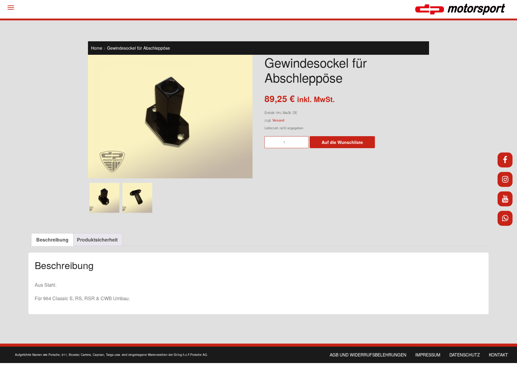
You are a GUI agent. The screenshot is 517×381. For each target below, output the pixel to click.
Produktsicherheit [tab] (97, 239)
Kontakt (498, 355)
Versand (278, 120)
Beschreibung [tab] (52, 239)
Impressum (427, 355)
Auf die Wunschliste (342, 142)
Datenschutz (464, 355)
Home (96, 48)
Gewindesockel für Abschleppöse (138, 48)
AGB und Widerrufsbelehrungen (368, 355)
